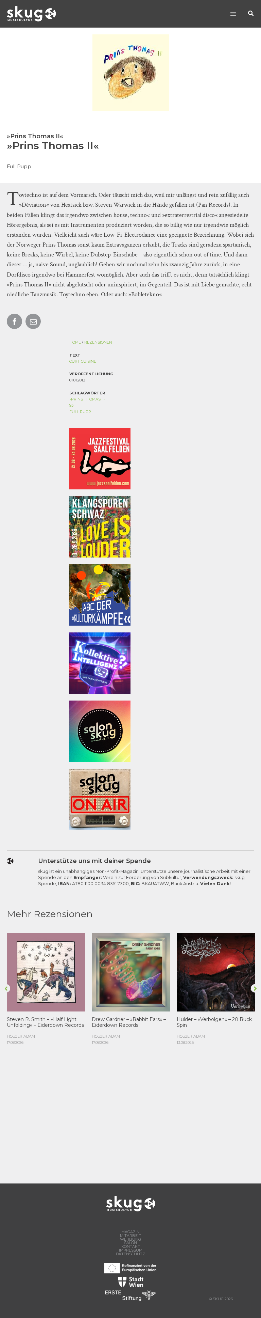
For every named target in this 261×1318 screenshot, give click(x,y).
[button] (251, 13)
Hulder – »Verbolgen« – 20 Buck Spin (214, 1022)
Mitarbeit (130, 1236)
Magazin (130, 1232)
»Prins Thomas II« (87, 399)
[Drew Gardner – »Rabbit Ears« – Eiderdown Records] (131, 972)
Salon (130, 1243)
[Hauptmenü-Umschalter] (233, 14)
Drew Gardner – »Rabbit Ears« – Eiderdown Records (129, 1022)
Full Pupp (80, 411)
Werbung (130, 1239)
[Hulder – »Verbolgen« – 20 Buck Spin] (216, 972)
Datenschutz (130, 1254)
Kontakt (130, 1247)
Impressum (130, 1250)
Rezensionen (98, 342)
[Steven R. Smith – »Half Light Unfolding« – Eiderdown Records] (46, 972)
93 (71, 405)
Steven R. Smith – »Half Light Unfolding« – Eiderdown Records (45, 1022)
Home (75, 342)
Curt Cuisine (82, 361)
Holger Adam (21, 1036)
